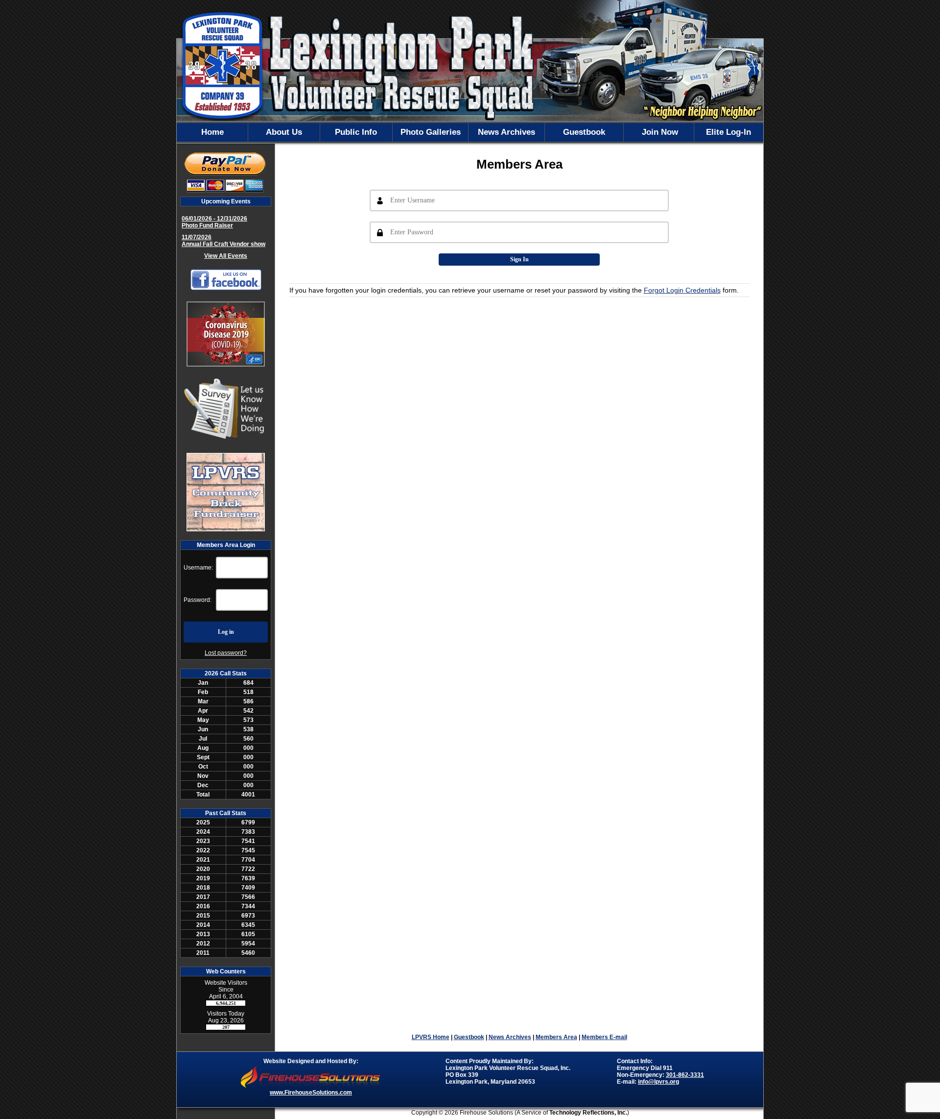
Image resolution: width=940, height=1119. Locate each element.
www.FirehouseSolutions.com (311, 1092)
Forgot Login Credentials (682, 290)
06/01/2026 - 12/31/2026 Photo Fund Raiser (214, 222)
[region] (470, 132)
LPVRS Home (430, 1037)
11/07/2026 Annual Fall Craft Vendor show (223, 241)
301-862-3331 (685, 1074)
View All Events (225, 255)
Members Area (556, 1037)
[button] (284, 132)
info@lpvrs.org (658, 1081)
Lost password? (226, 652)
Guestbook (469, 1037)
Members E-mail (604, 1037)
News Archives (510, 1037)
